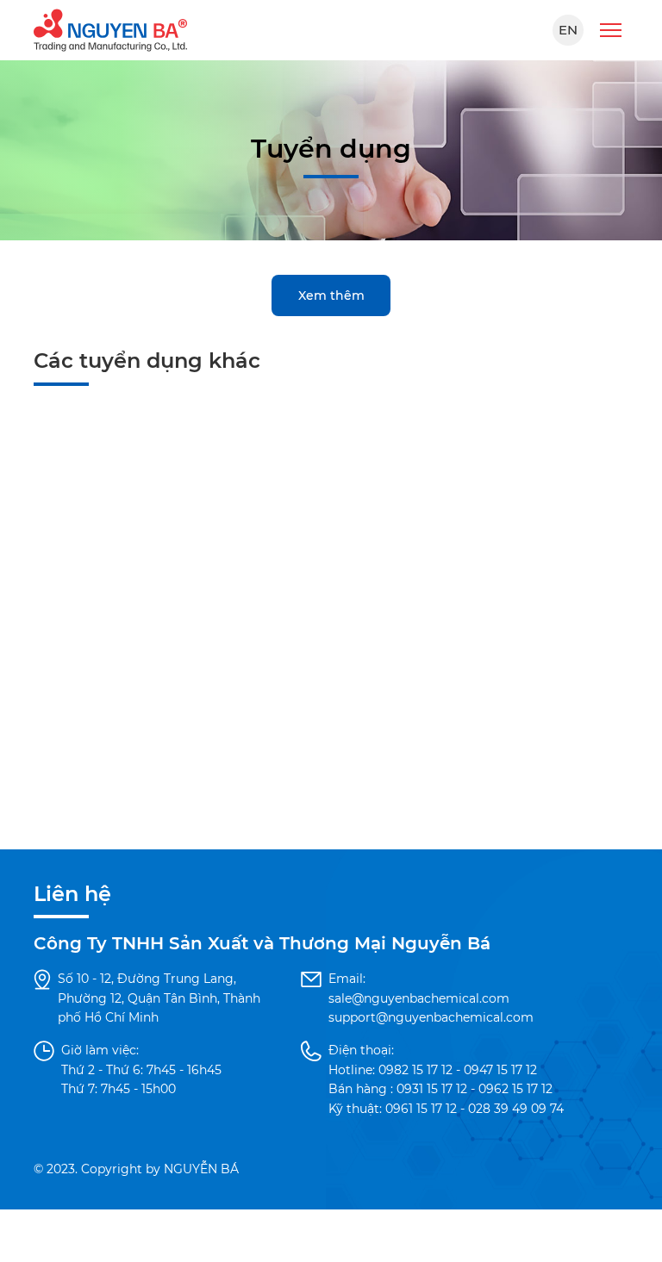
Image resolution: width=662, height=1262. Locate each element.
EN (568, 30)
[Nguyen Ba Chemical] (110, 29)
